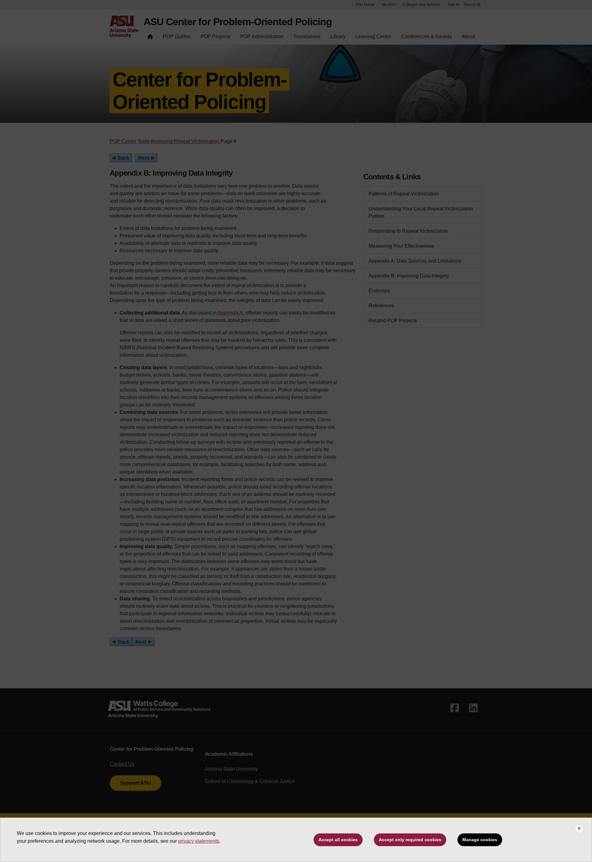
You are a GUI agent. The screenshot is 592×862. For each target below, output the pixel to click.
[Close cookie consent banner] (579, 828)
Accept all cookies (338, 839)
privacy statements (198, 841)
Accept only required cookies (410, 839)
